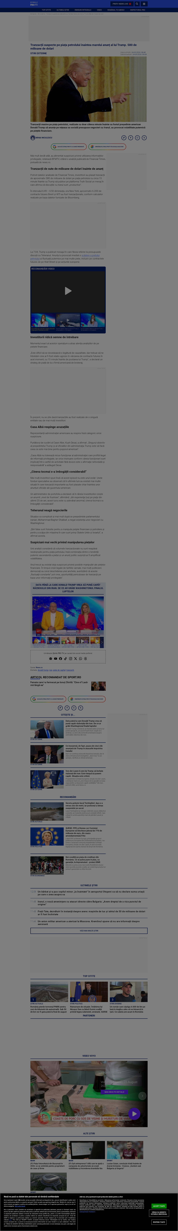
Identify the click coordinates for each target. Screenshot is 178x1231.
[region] (89, 1212)
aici (10, 1220)
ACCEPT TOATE (159, 1206)
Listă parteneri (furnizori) (87, 1212)
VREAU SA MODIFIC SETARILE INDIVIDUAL (159, 1213)
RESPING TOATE (159, 1222)
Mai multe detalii (20, 1206)
